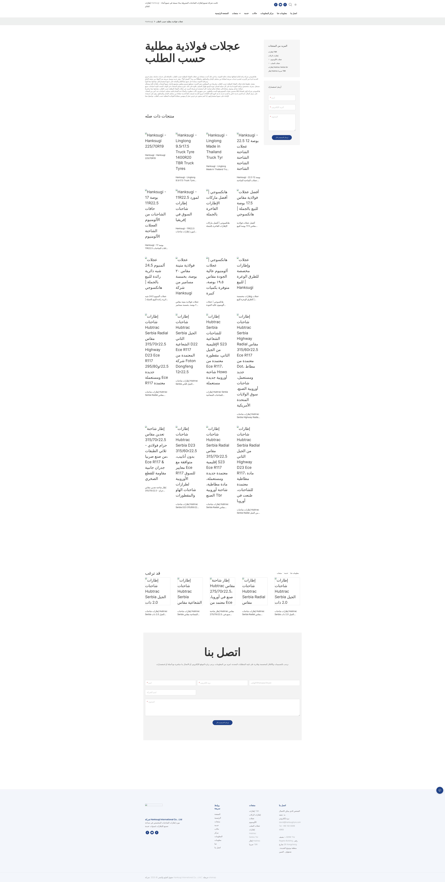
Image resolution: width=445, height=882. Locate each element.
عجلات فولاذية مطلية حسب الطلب (169, 21)
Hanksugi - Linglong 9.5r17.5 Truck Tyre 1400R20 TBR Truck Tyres (185, 179)
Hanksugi (149, 21)
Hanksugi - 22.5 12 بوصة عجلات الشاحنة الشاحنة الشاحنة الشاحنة (248, 179)
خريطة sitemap (209, 877)
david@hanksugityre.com (290, 822)
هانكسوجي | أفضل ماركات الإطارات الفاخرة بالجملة (218, 224)
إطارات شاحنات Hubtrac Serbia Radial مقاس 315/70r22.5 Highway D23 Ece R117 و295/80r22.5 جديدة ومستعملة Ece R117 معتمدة (156, 394)
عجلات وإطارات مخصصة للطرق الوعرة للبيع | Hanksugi (248, 298)
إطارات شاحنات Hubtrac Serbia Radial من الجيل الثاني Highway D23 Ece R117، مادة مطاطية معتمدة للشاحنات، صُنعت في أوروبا (248, 511)
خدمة (286, 573)
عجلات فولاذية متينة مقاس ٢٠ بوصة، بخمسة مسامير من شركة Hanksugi (187, 304)
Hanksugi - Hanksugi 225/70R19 (155, 156)
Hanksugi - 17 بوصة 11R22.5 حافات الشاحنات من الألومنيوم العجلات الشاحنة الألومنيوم (156, 247)
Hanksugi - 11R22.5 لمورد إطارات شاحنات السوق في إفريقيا (185, 230)
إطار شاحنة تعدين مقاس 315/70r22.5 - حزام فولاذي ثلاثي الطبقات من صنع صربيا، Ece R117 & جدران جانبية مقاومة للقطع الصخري (156, 489)
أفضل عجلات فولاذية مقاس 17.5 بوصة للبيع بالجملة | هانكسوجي (246, 225)
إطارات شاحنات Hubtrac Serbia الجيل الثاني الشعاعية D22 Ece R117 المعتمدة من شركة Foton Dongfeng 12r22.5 (187, 382)
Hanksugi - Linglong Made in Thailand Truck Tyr (217, 168)
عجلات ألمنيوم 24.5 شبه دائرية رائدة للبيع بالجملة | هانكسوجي (156, 298)
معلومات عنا (294, 573)
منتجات (279, 573)
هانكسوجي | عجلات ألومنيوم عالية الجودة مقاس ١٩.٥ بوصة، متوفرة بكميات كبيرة (217, 304)
